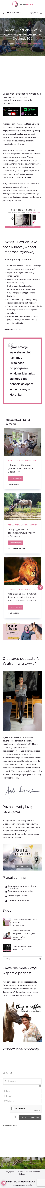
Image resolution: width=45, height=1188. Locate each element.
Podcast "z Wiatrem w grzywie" (28, 44)
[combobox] (20, 958)
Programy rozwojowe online (20, 891)
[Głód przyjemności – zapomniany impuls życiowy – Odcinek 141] (22, 506)
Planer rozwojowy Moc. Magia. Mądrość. (25, 920)
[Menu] (41, 13)
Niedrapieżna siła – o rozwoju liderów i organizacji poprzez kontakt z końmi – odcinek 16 (22, 597)
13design (22, 1174)
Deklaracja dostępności (22, 1185)
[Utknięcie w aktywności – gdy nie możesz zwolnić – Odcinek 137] (22, 442)
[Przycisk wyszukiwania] (40, 959)
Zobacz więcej (16, 479)
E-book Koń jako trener (22, 946)
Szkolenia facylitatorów (18, 900)
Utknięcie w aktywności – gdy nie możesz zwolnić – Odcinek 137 (20, 468)
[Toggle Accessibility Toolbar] (40, 587)
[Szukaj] (3, 13)
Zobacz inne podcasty (21, 1049)
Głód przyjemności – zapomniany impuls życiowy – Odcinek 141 (22, 533)
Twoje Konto (15, 13)
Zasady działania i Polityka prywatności (22, 1182)
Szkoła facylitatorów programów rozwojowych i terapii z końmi (24, 934)
